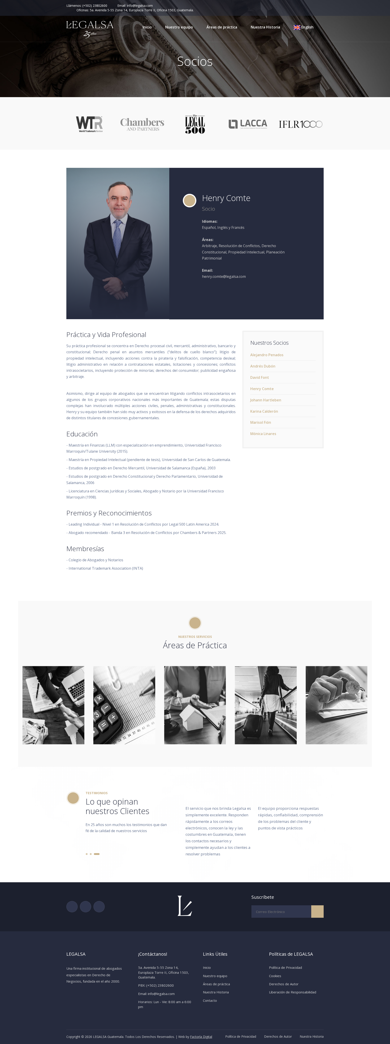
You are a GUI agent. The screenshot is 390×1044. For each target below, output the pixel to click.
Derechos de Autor (284, 984)
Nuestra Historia (265, 27)
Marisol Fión (260, 422)
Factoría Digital (201, 1037)
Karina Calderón (264, 411)
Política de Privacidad (285, 967)
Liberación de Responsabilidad (292, 992)
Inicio (147, 27)
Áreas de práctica (222, 27)
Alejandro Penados (266, 354)
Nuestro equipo (179, 27)
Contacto (210, 1000)
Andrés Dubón (262, 366)
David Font (259, 377)
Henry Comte (262, 388)
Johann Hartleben (265, 400)
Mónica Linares (263, 433)
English (306, 27)
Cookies (275, 976)
